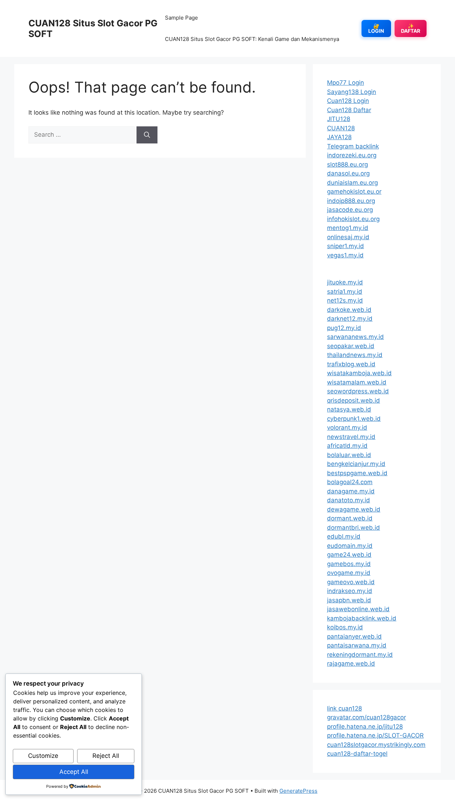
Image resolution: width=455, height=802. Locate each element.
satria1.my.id (344, 291)
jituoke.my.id (345, 282)
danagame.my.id (351, 491)
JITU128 (338, 118)
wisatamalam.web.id (356, 382)
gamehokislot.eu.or (354, 191)
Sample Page (181, 17)
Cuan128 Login (348, 100)
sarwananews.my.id (355, 336)
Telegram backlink (353, 146)
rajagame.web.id (351, 663)
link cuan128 (344, 708)
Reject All (105, 755)
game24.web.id (349, 554)
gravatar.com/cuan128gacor (366, 717)
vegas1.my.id (345, 255)
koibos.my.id (345, 627)
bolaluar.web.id (349, 454)
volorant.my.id (347, 427)
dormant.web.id (350, 518)
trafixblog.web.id (351, 364)
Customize (43, 755)
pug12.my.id (344, 327)
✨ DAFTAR (410, 28)
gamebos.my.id (349, 563)
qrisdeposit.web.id (353, 400)
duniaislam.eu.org (352, 182)
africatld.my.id (347, 445)
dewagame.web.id (353, 509)
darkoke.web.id (349, 309)
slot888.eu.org (347, 164)
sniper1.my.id (345, 246)
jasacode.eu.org (350, 209)
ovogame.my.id (348, 572)
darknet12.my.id (350, 318)
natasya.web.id (349, 409)
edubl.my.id (343, 536)
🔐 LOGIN (376, 28)
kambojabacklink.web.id (361, 618)
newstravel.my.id (351, 436)
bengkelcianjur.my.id (356, 463)
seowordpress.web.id (358, 391)
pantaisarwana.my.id (356, 645)
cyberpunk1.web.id (354, 418)
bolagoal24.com (350, 482)
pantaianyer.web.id (354, 636)
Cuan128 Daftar (349, 110)
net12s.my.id (345, 300)
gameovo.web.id (351, 582)
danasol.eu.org (348, 173)
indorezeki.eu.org (351, 155)
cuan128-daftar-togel (357, 753)
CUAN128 (341, 128)
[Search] (146, 134)
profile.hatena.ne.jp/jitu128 (365, 726)
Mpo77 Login (345, 82)
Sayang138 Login (351, 91)
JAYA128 (339, 137)
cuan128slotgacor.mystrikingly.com (376, 744)
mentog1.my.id (347, 227)
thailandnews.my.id (354, 354)
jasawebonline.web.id (358, 609)
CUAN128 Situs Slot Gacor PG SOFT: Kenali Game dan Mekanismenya (252, 39)
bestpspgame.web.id (357, 473)
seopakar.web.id (350, 346)
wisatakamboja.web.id (359, 373)
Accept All (73, 771)
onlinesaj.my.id (348, 237)
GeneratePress (298, 790)
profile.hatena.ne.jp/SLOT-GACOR (375, 735)
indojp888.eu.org (351, 200)
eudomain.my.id (350, 545)
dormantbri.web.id (353, 527)
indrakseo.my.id (349, 590)
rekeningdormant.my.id (360, 654)
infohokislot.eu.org (353, 218)
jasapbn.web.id (349, 600)
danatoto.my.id (348, 500)
